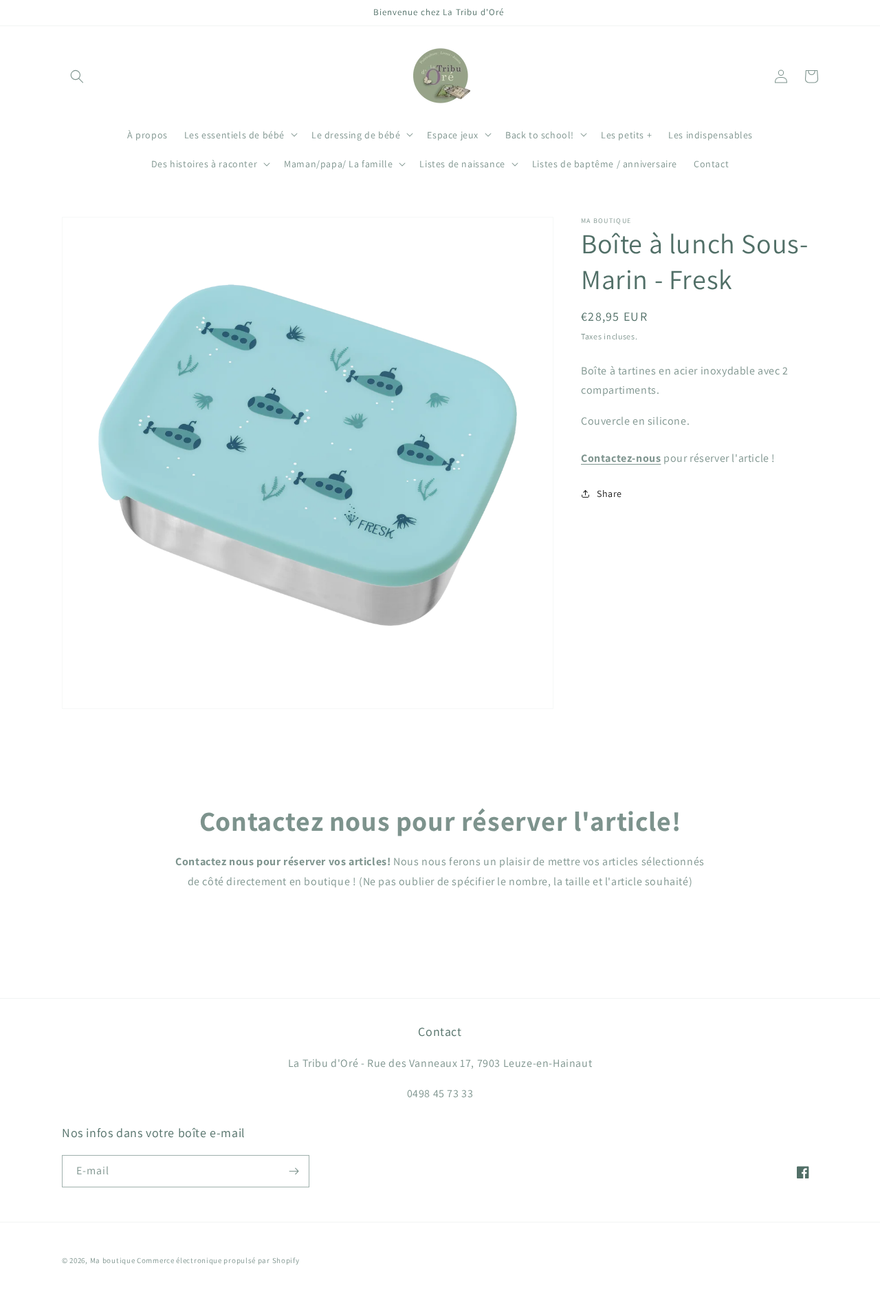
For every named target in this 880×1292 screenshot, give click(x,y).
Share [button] (609, 493)
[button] (77, 76)
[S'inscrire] (293, 1171)
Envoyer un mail (440, 921)
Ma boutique (112, 1260)
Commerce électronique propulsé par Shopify (218, 1260)
